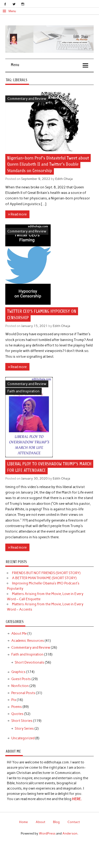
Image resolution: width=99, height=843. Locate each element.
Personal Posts (23, 693)
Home (23, 822)
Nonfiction (20, 686)
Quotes (17, 714)
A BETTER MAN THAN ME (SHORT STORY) (44, 578)
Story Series (24, 728)
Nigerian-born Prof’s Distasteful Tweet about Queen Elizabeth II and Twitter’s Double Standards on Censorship (48, 164)
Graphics (18, 672)
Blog (56, 822)
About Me (19, 633)
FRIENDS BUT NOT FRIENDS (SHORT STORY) (46, 573)
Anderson (69, 833)
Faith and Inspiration (23, 391)
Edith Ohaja (64, 179)
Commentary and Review (26, 99)
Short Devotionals (29, 662)
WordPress (47, 833)
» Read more (17, 214)
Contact (73, 822)
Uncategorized (23, 738)
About (40, 822)
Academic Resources (27, 641)
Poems (16, 707)
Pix (13, 700)
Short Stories (21, 721)
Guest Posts (21, 679)
